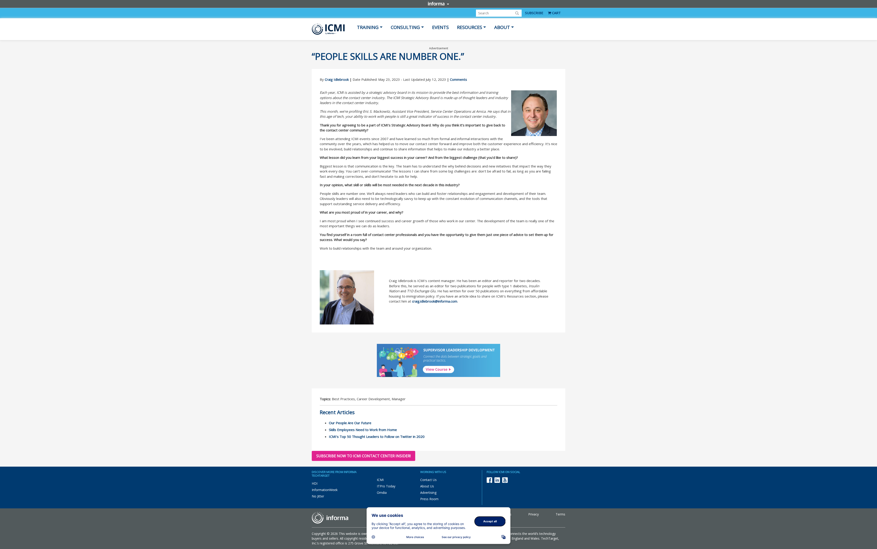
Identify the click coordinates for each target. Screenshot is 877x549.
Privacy (533, 514)
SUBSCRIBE (534, 12)
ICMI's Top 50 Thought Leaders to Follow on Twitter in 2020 (377, 436)
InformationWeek (325, 490)
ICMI (380, 480)
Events (440, 27)
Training (368, 27)
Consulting (405, 27)
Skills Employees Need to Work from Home (363, 429)
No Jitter (318, 496)
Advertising (428, 492)
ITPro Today (386, 486)
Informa (438, 3)
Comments (458, 79)
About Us (427, 486)
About (502, 27)
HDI (314, 483)
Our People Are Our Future (350, 423)
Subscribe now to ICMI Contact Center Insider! (363, 455)
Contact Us (428, 480)
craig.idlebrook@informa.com (434, 301)
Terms (560, 514)
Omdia (382, 492)
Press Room (429, 499)
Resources (469, 27)
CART (556, 12)
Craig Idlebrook (337, 79)
